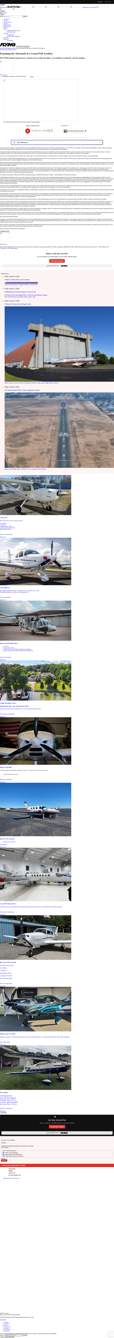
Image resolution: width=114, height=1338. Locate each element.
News (6, 49)
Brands (2, 5)
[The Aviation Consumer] (90, 7)
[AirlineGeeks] (26, 7)
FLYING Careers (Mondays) (11, 1152)
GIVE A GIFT (12, 1173)
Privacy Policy (7, 1329)
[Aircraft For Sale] (13, 7)
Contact (6, 1325)
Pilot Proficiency (12, 49)
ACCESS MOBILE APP (15, 1175)
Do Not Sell (6, 1331)
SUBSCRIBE (12, 1169)
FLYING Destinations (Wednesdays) (13, 1154)
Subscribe (6, 1328)
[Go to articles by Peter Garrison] (57, 67)
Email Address (5, 1147)
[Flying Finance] (103, 7)
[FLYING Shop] (19, 9)
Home (1, 48)
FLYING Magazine (7, 48)
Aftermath (15, 48)
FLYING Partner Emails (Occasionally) (13, 1156)
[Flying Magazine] (3, 7)
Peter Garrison (3, 75)
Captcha (3, 1158)
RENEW (11, 1171)
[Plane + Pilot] (76, 7)
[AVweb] (39, 7)
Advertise (6, 1322)
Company (3, 1142)
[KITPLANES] (64, 7)
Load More (3, 1112)
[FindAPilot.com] (6, 9)
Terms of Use (7, 1326)
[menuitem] (59, 19)
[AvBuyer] (51, 7)
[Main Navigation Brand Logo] (3, 13)
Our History (6, 1324)
